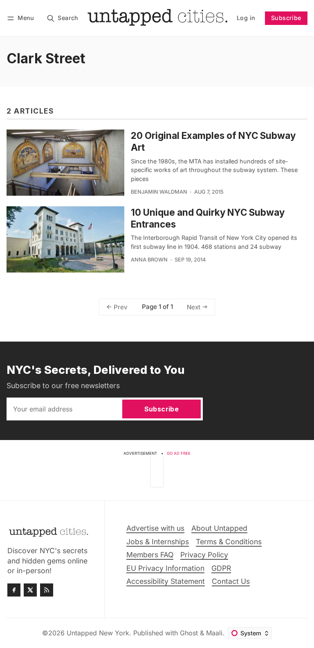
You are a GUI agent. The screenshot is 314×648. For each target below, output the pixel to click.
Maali (214, 633)
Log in (246, 17)
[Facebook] (13, 590)
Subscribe (286, 17)
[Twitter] (30, 590)
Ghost (189, 633)
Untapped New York (98, 633)
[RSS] (46, 590)
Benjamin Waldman (159, 192)
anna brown (149, 260)
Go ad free (179, 453)
